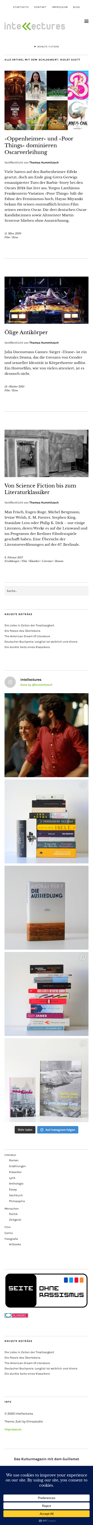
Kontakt (40, 7)
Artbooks (15, 1244)
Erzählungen (12, 561)
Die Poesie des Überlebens (22, 630)
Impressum (60, 7)
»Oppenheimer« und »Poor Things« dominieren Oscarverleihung (39, 145)
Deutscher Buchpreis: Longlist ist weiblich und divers (41, 641)
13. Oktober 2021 (14, 386)
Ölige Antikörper (26, 332)
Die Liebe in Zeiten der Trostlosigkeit (29, 625)
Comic (9, 1233)
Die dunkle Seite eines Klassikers (27, 647)
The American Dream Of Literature (27, 636)
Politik (13, 1214)
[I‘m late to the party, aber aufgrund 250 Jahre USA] (46, 994)
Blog (76, 7)
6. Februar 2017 (14, 557)
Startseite (21, 7)
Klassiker (34, 561)
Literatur (47, 561)
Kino (15, 237)
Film (7, 237)
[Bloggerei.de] (16, 1317)
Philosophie (17, 1201)
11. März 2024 (13, 233)
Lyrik (12, 1178)
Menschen (12, 1208)
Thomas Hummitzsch (44, 162)
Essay (13, 1189)
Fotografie (11, 1239)
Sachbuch (16, 1195)
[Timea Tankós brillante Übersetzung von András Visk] (46, 908)
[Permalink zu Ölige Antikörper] (46, 322)
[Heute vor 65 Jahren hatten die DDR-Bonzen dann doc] (46, 1080)
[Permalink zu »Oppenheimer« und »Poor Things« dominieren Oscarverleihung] (46, 128)
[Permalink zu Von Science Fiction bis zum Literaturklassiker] (46, 475)
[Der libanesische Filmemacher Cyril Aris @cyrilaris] (46, 735)
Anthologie (16, 1183)
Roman (59, 561)
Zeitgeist (15, 1219)
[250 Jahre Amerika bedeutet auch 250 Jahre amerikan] (46, 821)
